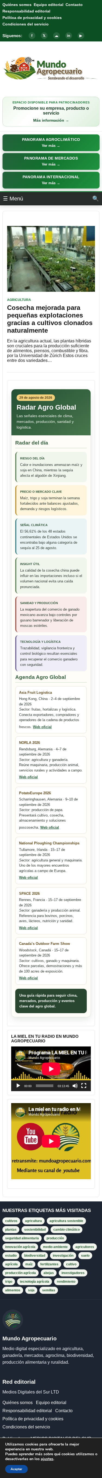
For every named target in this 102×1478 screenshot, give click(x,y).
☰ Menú (13, 199)
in (68, 36)
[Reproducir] (18, 1085)
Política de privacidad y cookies (32, 17)
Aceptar (16, 1469)
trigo (8, 1281)
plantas (11, 1229)
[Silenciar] (75, 1085)
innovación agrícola (20, 1247)
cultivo (71, 1264)
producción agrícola (20, 1273)
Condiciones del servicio (25, 24)
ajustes (47, 1459)
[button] (51, 142)
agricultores (84, 1247)
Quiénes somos (17, 4)
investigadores (73, 1273)
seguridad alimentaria (22, 1238)
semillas (48, 1290)
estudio (11, 1255)
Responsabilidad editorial (26, 11)
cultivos (11, 1221)
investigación (63, 1255)
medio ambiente (55, 1247)
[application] (51, 1068)
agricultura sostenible (66, 1221)
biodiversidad (34, 1255)
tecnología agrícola (34, 1281)
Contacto (74, 4)
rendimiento (66, 1281)
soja (31, 1290)
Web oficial (42, 727)
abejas (49, 1273)
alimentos (12, 1290)
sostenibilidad (35, 1229)
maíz (29, 1264)
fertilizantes (49, 1264)
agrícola (11, 1264)
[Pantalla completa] (83, 1085)
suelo (85, 1255)
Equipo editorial (48, 4)
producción (55, 1238)
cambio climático (66, 1229)
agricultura (33, 1221)
